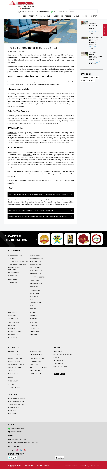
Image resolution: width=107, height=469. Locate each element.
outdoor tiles (69, 60)
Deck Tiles (34, 287)
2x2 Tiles (33, 316)
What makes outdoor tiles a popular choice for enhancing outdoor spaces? (39, 194)
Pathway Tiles (13, 334)
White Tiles (34, 299)
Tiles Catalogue (14, 387)
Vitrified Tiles (13, 273)
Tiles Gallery (13, 381)
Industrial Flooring (37, 277)
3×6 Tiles (33, 322)
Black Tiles (12, 313)
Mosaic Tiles (35, 290)
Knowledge (66, 16)
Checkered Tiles (14, 328)
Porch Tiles (34, 280)
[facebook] (9, 450)
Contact (93, 16)
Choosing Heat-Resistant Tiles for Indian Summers (95, 56)
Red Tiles (33, 325)
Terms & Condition (70, 466)
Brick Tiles (12, 325)
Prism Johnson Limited (16, 398)
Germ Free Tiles (36, 371)
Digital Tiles (13, 279)
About (76, 16)
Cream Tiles (34, 331)
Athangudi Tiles (36, 284)
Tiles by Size (12, 276)
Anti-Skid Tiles (35, 261)
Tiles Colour (35, 255)
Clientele (57, 357)
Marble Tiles (34, 306)
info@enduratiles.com (17, 439)
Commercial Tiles (15, 331)
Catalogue (45, 16)
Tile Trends (94, 78)
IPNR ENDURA (12, 414)
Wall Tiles (34, 296)
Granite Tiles (13, 319)
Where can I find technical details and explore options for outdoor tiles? (38, 216)
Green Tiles (34, 334)
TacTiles (11, 371)
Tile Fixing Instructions (17, 264)
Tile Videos (12, 258)
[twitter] (11, 450)
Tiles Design (34, 293)
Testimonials (58, 361)
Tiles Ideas (90, 81)
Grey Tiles (12, 316)
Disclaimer (95, 466)
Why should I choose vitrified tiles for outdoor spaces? (31, 210)
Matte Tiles (12, 338)
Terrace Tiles (13, 282)
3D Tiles (33, 309)
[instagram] (16, 450)
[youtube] (24, 450)
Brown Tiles (34, 328)
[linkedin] (20, 450)
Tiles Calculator (36, 258)
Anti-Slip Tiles (35, 264)
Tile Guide (84, 78)
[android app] (12, 458)
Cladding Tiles (35, 274)
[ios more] (59, 458)
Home (24, 16)
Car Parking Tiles (37, 271)
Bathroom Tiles (36, 303)
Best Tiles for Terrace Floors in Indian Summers (95, 25)
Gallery (55, 16)
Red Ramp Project (60, 367)
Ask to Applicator (26, 12)
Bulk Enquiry (105, 30)
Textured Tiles (13, 322)
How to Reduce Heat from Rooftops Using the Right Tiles (95, 41)
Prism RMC (12, 411)
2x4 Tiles (33, 319)
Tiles (83, 81)
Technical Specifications (18, 261)
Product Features (15, 255)
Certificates (58, 364)
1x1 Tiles (33, 313)
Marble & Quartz (14, 407)
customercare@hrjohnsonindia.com (23, 442)
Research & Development (63, 354)
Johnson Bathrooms (16, 404)
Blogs (84, 16)
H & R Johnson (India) (16, 401)
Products (33, 16)
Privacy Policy (84, 466)
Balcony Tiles (35, 267)
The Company (58, 351)
